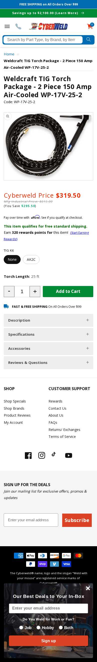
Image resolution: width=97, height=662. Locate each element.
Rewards (55, 401)
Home (9, 53)
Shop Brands (14, 408)
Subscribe (77, 520)
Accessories (19, 348)
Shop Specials (15, 401)
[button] (9, 291)
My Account (13, 422)
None (12, 259)
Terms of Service (62, 436)
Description (19, 320)
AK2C (31, 259)
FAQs (52, 422)
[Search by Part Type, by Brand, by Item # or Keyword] (89, 40)
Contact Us (57, 408)
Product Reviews (17, 415)
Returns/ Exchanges (64, 429)
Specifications (21, 334)
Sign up (48, 640)
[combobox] (43, 40)
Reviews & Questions (28, 362)
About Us (55, 415)
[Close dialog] (88, 588)
